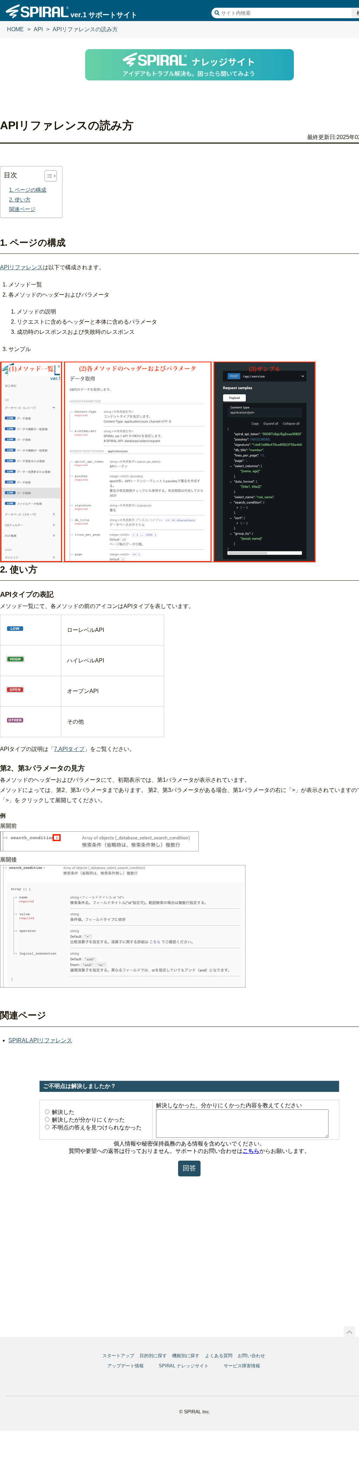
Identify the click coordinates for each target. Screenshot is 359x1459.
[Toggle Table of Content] (47, 176)
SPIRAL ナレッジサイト (184, 1365)
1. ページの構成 (27, 190)
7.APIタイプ (69, 749)
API (38, 29)
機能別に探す (185, 1355)
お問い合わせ (251, 1355)
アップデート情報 (125, 1365)
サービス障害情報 (242, 1365)
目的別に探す (153, 1355)
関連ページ (22, 209)
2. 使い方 (20, 200)
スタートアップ (118, 1355)
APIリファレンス (21, 267)
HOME (15, 29)
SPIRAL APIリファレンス (40, 1040)
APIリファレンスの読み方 (85, 29)
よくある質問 (218, 1355)
